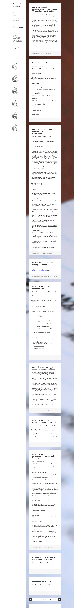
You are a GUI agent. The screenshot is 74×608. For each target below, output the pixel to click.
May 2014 (14, 101)
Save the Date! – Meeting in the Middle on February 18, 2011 (44, 558)
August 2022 (15, 66)
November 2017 (15, 78)
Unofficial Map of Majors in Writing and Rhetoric (42, 264)
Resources (14, 17)
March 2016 (15, 88)
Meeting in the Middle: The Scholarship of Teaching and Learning (43, 456)
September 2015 (15, 94)
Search (14, 26)
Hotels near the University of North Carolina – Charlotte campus (43, 430)
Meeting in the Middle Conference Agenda (40, 287)
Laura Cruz (37, 332)
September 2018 (15, 74)
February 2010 (15, 129)
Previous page (30, 599)
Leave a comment (48, 53)
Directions (34, 69)
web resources (50, 276)
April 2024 (14, 62)
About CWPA (15, 12)
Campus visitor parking (36, 431)
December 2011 (15, 116)
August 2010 (15, 125)
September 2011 (15, 119)
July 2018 (14, 76)
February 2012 (15, 115)
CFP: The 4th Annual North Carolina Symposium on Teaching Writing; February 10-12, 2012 (45, 9)
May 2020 (14, 69)
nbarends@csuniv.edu (36, 343)
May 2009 (14, 132)
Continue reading (35, 47)
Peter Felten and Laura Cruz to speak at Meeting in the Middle (43, 368)
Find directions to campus (36, 429)
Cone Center (44, 466)
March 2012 (15, 114)
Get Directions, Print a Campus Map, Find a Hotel (42, 350)
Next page (59, 599)
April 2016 (14, 87)
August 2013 (15, 107)
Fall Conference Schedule (41, 63)
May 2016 (14, 86)
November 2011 (15, 117)
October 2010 (15, 123)
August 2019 (15, 71)
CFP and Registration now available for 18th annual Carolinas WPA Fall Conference (18, 41)
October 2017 (15, 79)
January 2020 (15, 70)
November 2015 (15, 92)
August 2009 (15, 131)
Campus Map (34, 433)
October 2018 (15, 73)
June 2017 (14, 82)
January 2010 (15, 130)
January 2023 (15, 65)
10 (44, 599)
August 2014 (15, 99)
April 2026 (14, 59)
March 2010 (15, 128)
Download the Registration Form (39, 348)
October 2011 (15, 118)
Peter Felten (37, 297)
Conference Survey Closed (42, 581)
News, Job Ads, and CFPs (16, 18)
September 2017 (15, 80)
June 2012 (14, 112)
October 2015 (15, 93)
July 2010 (14, 126)
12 (48, 599)
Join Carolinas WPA (16, 20)
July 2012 (14, 111)
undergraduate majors (44, 276)
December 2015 (15, 91)
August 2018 (15, 75)
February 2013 (15, 108)
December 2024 (15, 61)
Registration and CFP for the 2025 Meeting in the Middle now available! (18, 44)
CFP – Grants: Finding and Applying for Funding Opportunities (42, 131)
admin (41, 53)
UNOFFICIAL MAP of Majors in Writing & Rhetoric (39, 270)
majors (55, 276)
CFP (43, 53)
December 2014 (15, 96)
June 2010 (14, 127)
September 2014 (15, 98)
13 (50, 599)
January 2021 (15, 68)
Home (14, 10)
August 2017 (15, 81)
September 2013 (15, 106)
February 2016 (15, 89)
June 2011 (14, 120)
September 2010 (15, 124)
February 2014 (15, 104)
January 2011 (15, 122)
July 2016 (14, 85)
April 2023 (14, 64)
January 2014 (15, 105)
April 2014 (14, 102)
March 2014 (15, 103)
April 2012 (14, 113)
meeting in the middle (49, 356)
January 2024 (15, 63)
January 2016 (15, 90)
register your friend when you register (41, 532)
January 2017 (15, 83)
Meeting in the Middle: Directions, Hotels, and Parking (44, 421)
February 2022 (15, 67)
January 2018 (15, 77)
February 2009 (15, 133)
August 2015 (15, 95)
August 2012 (15, 110)
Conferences (15, 15)
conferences (44, 120)
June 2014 (14, 100)
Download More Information (39, 345)
